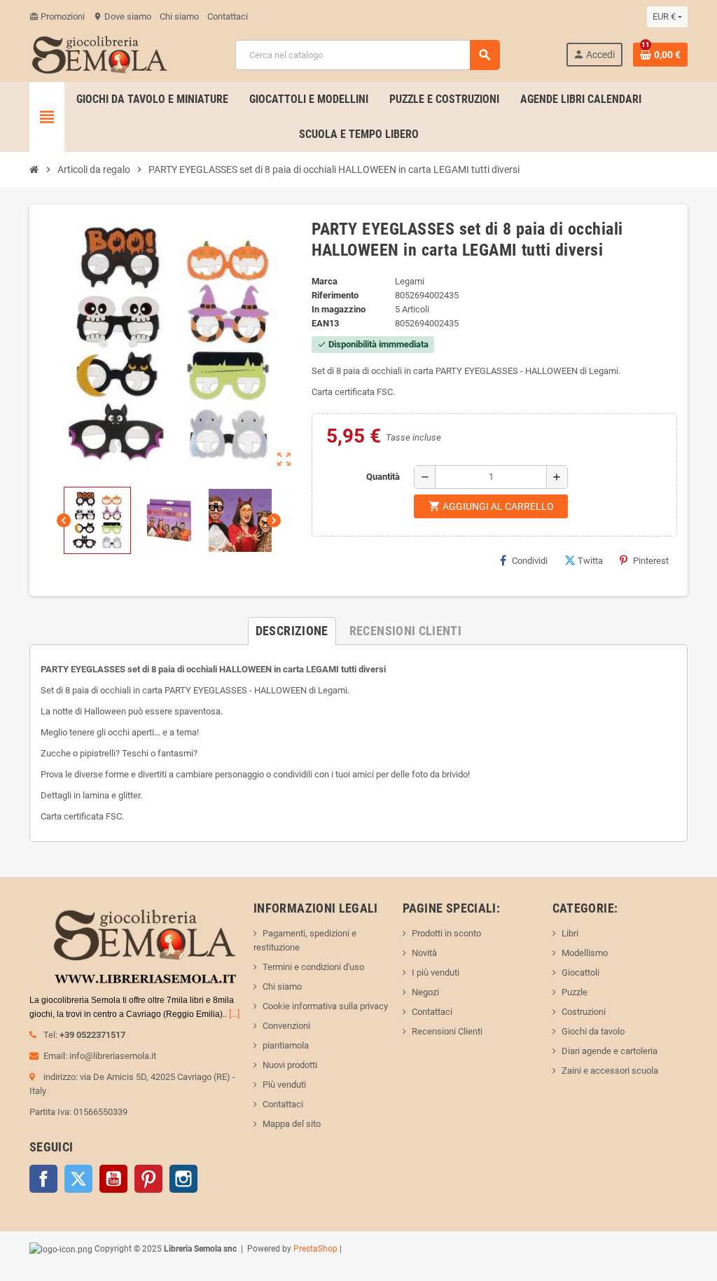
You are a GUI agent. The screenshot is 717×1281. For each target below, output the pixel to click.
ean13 (325, 323)
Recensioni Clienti (447, 1031)
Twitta (590, 560)
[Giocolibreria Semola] (99, 53)
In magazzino (339, 309)
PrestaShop (315, 1249)
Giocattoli (580, 972)
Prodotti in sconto (446, 933)
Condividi (530, 560)
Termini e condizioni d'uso (313, 967)
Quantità (383, 476)
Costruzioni (584, 1011)
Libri (570, 933)
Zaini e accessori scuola (610, 1070)
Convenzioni (286, 1025)
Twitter (78, 1179)
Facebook (43, 1179)
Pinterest (651, 560)
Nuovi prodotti (290, 1065)
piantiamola (286, 1045)
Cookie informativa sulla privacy (325, 1006)
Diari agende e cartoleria (609, 1051)
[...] (234, 1014)
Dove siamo (122, 16)
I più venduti (435, 972)
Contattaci (227, 16)
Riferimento (335, 295)
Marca (324, 281)
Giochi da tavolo (593, 1031)
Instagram (183, 1179)
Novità (424, 953)
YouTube (113, 1179)
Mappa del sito (292, 1124)
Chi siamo (179, 16)
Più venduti (284, 1084)
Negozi (425, 992)
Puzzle (574, 992)
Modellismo (585, 953)
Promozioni (57, 16)
